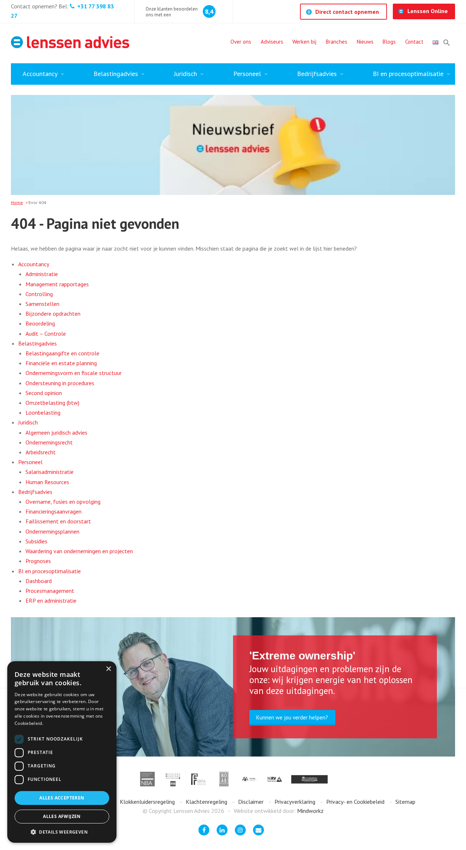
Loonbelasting (42, 412)
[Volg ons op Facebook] (203, 830)
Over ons (240, 41)
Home (17, 202)
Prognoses (38, 560)
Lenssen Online (427, 11)
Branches (336, 41)
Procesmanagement (49, 590)
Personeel (247, 73)
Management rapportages (57, 284)
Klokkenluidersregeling (148, 801)
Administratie (41, 274)
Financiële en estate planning (61, 363)
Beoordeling (40, 323)
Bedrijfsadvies (317, 73)
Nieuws (365, 41)
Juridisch (185, 73)
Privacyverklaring (296, 801)
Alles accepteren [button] (61, 798)
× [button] (108, 669)
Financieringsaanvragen (53, 511)
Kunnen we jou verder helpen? (292, 717)
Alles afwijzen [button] (62, 816)
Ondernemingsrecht (49, 442)
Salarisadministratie (49, 471)
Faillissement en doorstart (58, 521)
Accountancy (40, 73)
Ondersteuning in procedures (59, 383)
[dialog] (61, 752)
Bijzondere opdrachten (52, 313)
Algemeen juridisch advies (56, 432)
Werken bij (304, 41)
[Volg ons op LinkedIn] (222, 830)
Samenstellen (42, 303)
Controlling (39, 294)
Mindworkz (310, 810)
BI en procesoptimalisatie (408, 73)
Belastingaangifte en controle (62, 353)
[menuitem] (241, 42)
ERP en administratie (50, 600)
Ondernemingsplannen (52, 531)
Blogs (389, 41)
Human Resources (47, 482)
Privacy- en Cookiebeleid (356, 801)
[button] (446, 42)
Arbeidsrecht (40, 452)
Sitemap (405, 801)
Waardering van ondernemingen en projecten (79, 551)
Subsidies (36, 541)
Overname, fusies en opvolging (62, 501)
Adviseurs (272, 41)
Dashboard (38, 580)
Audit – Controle (45, 333)
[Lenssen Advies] (70, 42)
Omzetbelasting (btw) (52, 402)
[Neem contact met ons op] (258, 830)
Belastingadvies (116, 73)
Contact (414, 41)
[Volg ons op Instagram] (240, 830)
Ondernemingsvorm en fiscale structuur (73, 372)
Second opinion (43, 392)
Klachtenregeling (207, 801)
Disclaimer (251, 801)
